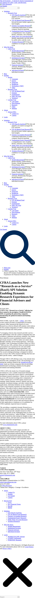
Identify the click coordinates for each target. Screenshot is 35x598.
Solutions (7, 11)
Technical (15, 98)
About (6, 110)
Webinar (14, 108)
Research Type (12, 13)
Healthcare (15, 84)
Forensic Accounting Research (21, 26)
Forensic (14, 93)
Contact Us (15, 113)
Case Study (15, 101)
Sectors (10, 77)
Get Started (3, 6)
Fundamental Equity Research (21, 31)
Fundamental (16, 94)
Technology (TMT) (18, 86)
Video (13, 107)
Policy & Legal (16, 96)
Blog (5, 74)
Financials (15, 82)
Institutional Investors (18, 58)
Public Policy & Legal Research (21, 36)
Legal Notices (29, 547)
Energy (14, 81)
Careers (14, 115)
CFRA (22, 321)
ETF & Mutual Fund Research (21, 20)
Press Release (16, 103)
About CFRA (12, 112)
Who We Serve (8, 47)
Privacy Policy (7, 548)
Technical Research (18, 42)
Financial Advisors (17, 65)
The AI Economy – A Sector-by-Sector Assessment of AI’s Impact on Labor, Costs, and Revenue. (16, 1)
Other (13, 87)
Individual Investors (18, 70)
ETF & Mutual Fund (18, 91)
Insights (6, 75)
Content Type (12, 100)
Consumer (15, 79)
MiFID (10, 508)
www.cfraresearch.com (10, 424)
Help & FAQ (8, 501)
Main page (7, 268)
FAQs (9, 502)
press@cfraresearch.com (7, 475)
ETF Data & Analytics (18, 15)
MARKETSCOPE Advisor (16, 536)
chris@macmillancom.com (8, 482)
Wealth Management (18, 51)
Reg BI (10, 506)
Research (14, 105)
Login (6, 117)
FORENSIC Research (14, 540)
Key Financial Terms (14, 504)
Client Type (11, 49)
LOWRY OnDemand (14, 538)
